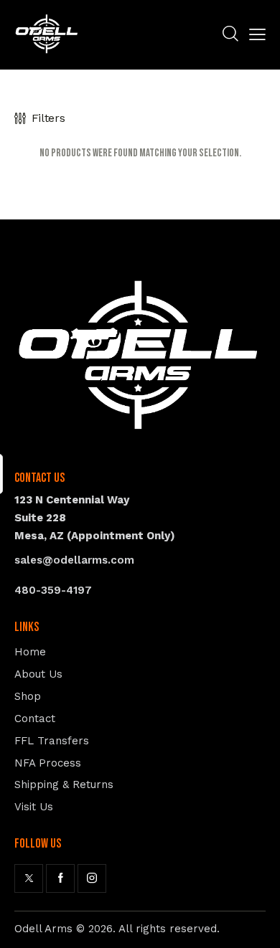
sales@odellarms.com (74, 560)
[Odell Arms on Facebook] (60, 878)
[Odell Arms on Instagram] (92, 878)
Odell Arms (43, 928)
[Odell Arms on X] (28, 878)
